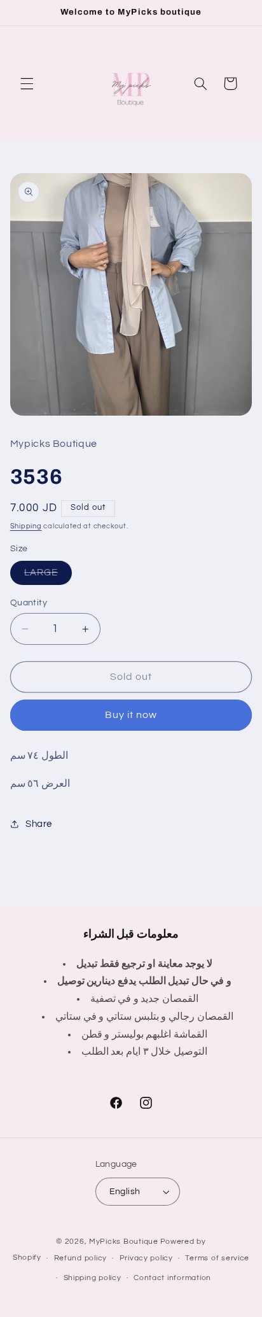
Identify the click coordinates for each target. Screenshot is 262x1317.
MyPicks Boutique (123, 1241)
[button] (26, 83)
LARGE (48, 576)
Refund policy (80, 1258)
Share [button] (38, 824)
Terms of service (217, 1258)
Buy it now (131, 715)
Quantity (28, 602)
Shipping (26, 526)
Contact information (172, 1277)
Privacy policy (146, 1258)
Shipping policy (92, 1277)
